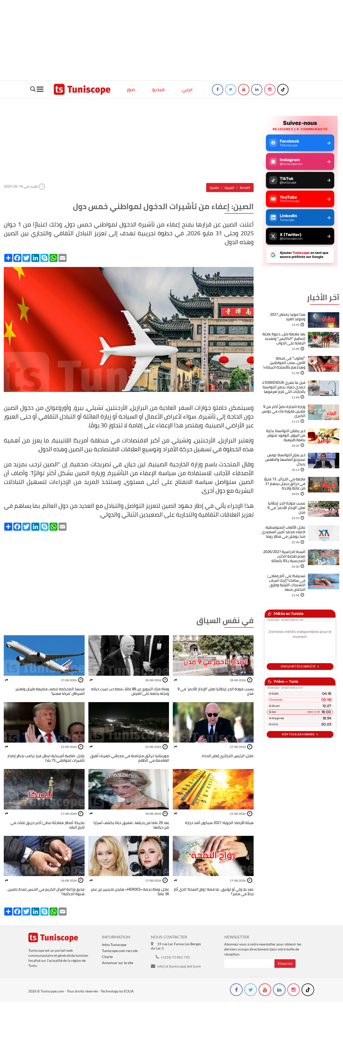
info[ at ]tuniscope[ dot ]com (179, 966)
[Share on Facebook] (175, 680)
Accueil (245, 188)
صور (131, 89)
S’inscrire (285, 963)
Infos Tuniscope (114, 944)
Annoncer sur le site (117, 963)
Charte (107, 957)
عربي (187, 89)
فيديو (158, 89)
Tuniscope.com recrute (120, 950)
